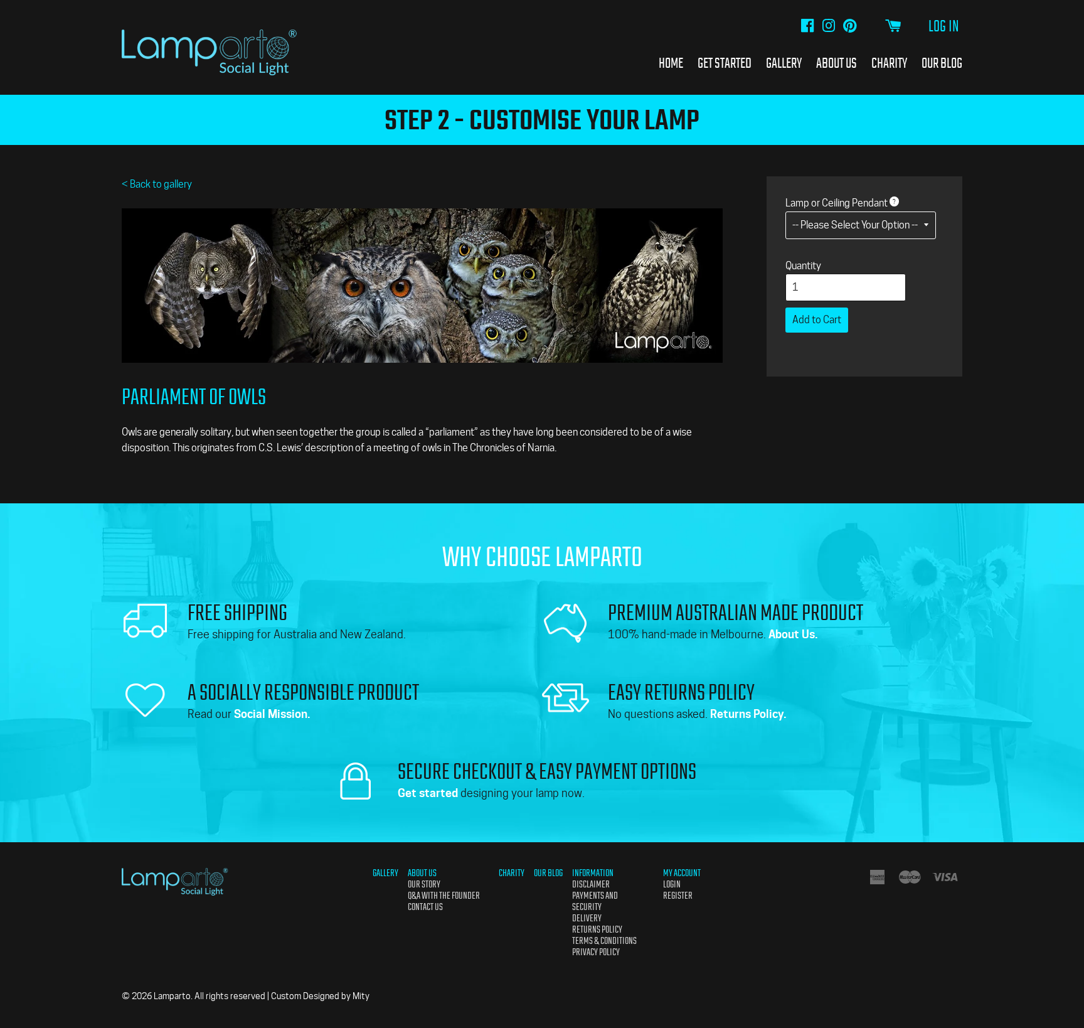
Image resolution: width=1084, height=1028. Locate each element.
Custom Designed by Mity (320, 996)
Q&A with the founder (444, 895)
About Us (836, 63)
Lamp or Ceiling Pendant (836, 203)
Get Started (725, 63)
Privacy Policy (596, 952)
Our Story (424, 884)
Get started (428, 793)
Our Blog (942, 63)
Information (593, 873)
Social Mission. (272, 713)
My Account (682, 873)
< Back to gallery (157, 184)
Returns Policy (597, 929)
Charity (889, 63)
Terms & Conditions (604, 940)
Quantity (803, 266)
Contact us (425, 907)
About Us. (793, 634)
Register (678, 895)
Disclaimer (591, 884)
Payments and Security (595, 901)
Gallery (784, 63)
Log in (943, 26)
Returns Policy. (748, 713)
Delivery (587, 918)
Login (672, 884)
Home (671, 63)
